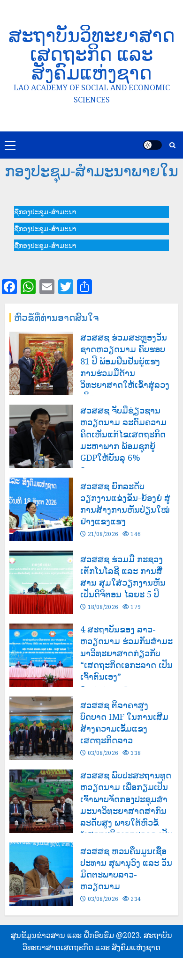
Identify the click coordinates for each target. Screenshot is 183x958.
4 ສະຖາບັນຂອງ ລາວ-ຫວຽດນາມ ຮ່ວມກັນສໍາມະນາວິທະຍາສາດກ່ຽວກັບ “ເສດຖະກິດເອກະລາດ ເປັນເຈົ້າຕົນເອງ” (126, 653)
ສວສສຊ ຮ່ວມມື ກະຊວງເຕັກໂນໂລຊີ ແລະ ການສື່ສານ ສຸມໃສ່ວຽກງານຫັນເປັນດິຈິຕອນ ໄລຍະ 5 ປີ (123, 576)
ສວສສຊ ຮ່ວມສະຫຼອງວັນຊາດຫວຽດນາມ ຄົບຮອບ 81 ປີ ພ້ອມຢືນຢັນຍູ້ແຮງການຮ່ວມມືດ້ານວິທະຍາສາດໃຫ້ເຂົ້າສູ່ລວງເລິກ (124, 367)
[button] (45, 211)
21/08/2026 (103, 534)
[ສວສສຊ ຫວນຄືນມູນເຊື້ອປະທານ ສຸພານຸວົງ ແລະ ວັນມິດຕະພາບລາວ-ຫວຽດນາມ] (41, 874)
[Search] (172, 145)
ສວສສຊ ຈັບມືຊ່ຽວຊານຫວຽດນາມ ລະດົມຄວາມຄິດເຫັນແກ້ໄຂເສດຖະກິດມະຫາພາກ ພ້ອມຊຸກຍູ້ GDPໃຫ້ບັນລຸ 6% (123, 434)
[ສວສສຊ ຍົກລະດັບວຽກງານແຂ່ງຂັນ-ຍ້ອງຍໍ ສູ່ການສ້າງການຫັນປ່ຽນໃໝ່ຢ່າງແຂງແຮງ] (41, 509)
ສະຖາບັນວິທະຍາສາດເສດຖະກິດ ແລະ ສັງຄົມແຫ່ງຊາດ (91, 53)
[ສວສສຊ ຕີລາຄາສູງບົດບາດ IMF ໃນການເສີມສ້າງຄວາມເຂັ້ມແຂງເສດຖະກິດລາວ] (41, 728)
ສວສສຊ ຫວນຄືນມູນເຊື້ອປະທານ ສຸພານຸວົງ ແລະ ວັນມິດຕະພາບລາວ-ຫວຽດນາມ (126, 868)
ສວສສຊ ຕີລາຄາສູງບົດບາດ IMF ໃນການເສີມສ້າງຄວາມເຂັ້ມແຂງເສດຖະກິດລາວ (124, 722)
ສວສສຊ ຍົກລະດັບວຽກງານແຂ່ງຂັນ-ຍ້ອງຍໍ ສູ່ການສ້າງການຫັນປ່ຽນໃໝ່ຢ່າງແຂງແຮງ (125, 503)
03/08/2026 (103, 753)
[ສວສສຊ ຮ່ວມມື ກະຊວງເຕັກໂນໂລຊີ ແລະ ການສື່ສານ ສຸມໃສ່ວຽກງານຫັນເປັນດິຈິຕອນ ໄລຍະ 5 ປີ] (41, 582)
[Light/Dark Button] (152, 145)
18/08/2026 (103, 607)
